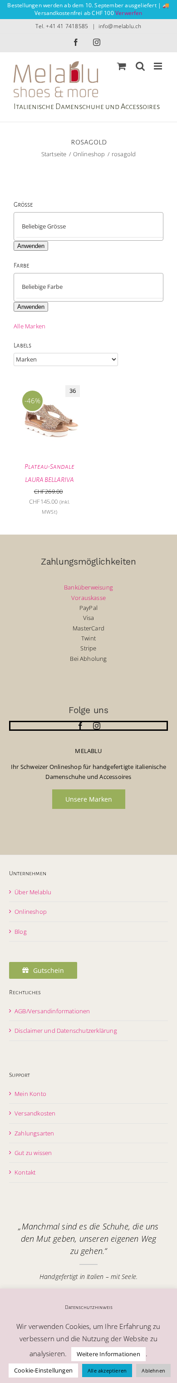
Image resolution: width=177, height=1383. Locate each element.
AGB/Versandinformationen (52, 1011)
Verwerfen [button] (129, 13)
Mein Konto (30, 1094)
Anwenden (30, 246)
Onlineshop (31, 911)
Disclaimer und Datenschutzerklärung (66, 1030)
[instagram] (96, 725)
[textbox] (96, 226)
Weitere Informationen (108, 1354)
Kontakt (25, 1172)
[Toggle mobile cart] (121, 66)
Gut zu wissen (33, 1153)
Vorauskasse (88, 598)
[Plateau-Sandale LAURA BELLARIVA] (49, 385)
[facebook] (80, 725)
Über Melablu (33, 892)
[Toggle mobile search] (140, 66)
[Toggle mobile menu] (158, 66)
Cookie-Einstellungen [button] (43, 1370)
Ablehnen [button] (153, 1370)
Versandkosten (35, 1113)
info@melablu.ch (120, 26)
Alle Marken (29, 326)
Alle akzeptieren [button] (107, 1370)
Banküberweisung (88, 587)
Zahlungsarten (34, 1133)
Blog (21, 931)
